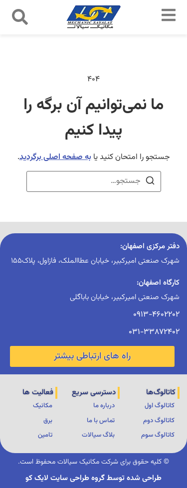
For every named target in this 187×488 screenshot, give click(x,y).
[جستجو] (150, 182)
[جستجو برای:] (93, 181)
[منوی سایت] (169, 15)
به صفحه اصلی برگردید (55, 157)
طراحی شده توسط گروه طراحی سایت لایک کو (93, 478)
